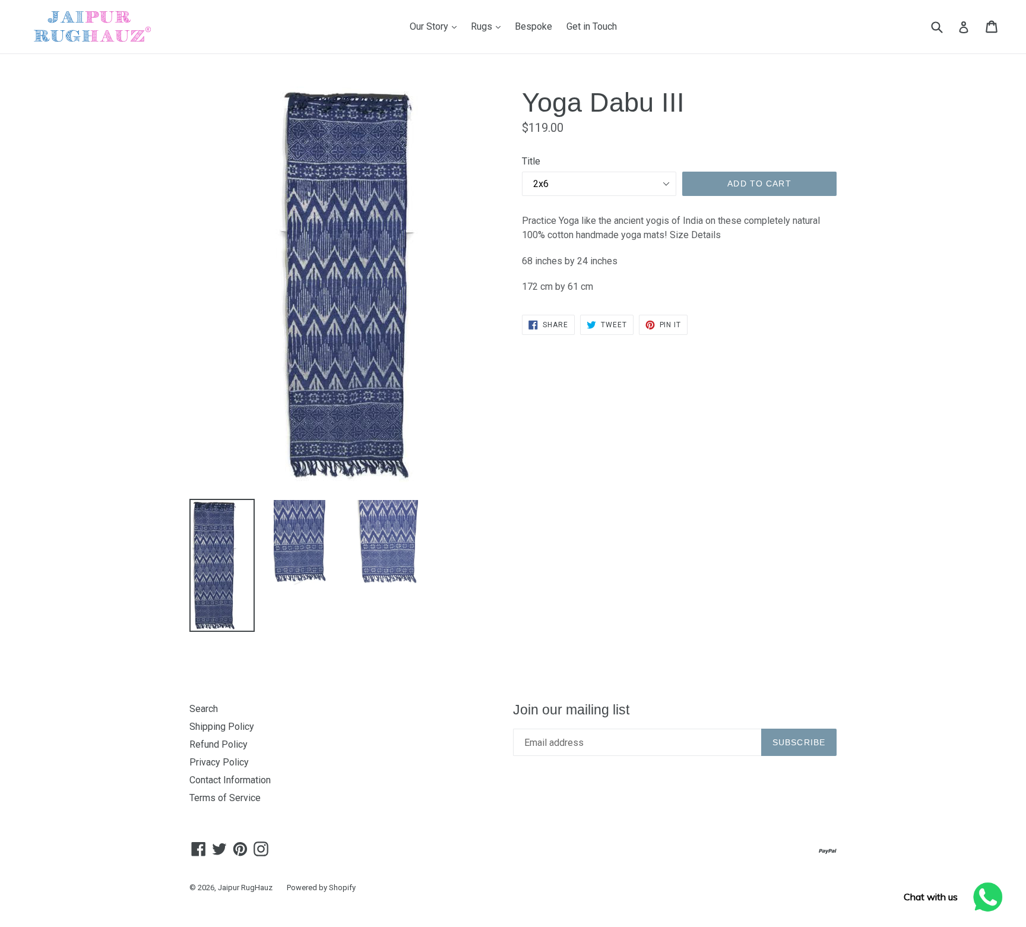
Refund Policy (218, 744)
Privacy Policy (219, 762)
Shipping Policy (221, 726)
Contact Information (230, 780)
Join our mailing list (571, 709)
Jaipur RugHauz (245, 887)
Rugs (488, 26)
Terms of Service (225, 797)
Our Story (436, 26)
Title (531, 161)
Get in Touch (591, 26)
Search (203, 708)
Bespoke (533, 26)
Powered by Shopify (321, 887)
